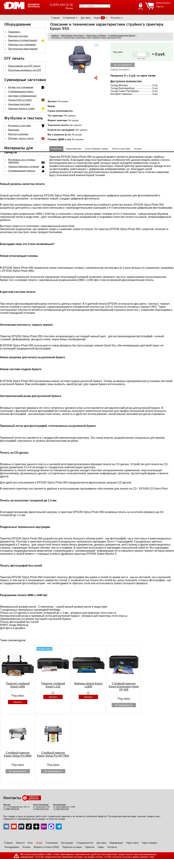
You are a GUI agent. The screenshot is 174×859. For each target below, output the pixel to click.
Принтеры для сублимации (22, 44)
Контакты (115, 17)
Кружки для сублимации (20, 87)
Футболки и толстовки (19, 125)
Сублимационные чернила (21, 170)
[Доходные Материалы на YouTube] (14, 826)
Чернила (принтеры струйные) (23, 166)
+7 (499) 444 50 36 (11, 809)
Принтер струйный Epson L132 (53, 685)
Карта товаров (149, 843)
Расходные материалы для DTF (24, 70)
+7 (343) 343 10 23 (61, 809)
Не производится (124, 705)
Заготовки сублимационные (22, 95)
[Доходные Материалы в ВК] (6, 826)
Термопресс (14, 32)
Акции (97, 17)
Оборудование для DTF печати (24, 66)
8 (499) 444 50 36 (61, 5)
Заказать (17, 702)
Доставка (85, 17)
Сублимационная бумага (20, 91)
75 (103, 17)
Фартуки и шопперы (18, 134)
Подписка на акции (72, 847)
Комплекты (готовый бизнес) (22, 40)
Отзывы (26, 847)
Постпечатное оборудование (23, 48)
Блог (30, 843)
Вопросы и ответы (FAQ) (46, 847)
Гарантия (89, 847)
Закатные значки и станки (21, 108)
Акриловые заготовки (19, 104)
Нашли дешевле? (120, 69)
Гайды (101, 847)
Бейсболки (13, 130)
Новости (20, 843)
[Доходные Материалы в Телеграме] (59, 826)
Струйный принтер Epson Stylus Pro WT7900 (53, 754)
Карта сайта (132, 843)
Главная (55, 17)
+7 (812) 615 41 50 (41, 809)
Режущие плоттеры (18, 36)
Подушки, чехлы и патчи (20, 138)
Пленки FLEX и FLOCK (20, 100)
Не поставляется (122, 65)
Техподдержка (11, 847)
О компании (69, 17)
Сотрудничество (84, 843)
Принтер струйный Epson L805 (18, 685)
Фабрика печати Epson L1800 (88, 685)
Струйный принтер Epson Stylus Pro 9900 (18, 754)
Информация (116, 843)
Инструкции (67, 843)
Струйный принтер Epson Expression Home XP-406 (124, 686)
